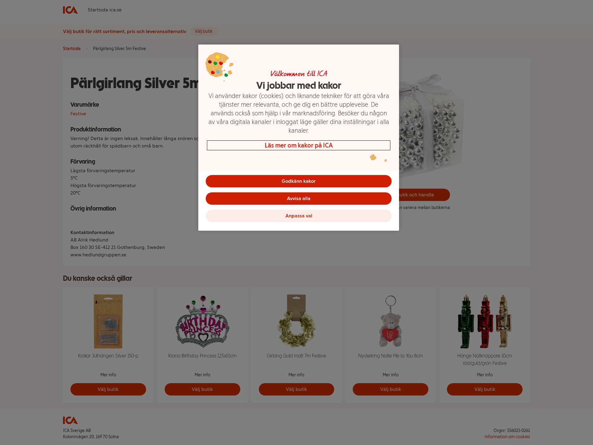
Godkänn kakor (299, 181)
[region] (298, 138)
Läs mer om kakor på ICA (299, 145)
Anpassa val (298, 216)
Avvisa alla (298, 198)
